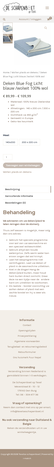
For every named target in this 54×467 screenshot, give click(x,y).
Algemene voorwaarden (27, 341)
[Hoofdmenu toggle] (47, 8)
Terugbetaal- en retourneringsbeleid (27, 346)
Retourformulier (27, 352)
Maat (6, 135)
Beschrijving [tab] (12, 189)
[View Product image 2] (8, 38)
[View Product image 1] (8, 27)
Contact (27, 325)
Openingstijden (27, 330)
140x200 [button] (10, 142)
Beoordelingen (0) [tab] (15, 202)
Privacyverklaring (27, 335)
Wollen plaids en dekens (25, 72)
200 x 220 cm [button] (29, 142)
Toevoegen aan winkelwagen (23, 165)
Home (6, 72)
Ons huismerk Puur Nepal (27, 357)
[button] (4, 20)
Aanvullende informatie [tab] (19, 195)
